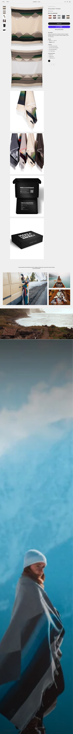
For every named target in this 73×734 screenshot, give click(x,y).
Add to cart (59, 23)
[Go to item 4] (4, 21)
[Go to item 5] (4, 25)
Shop (3, 1)
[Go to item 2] (4, 12)
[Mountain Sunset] (50, 17)
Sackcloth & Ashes (51, 6)
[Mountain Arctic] (59, 17)
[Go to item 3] (4, 16)
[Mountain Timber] (68, 17)
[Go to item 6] (4, 30)
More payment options (59, 29)
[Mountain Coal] (63, 17)
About (8, 1)
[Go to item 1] (4, 8)
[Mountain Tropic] (54, 17)
